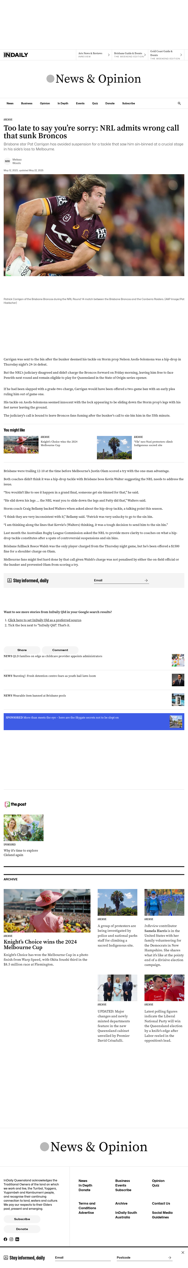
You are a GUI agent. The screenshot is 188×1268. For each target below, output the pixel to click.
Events (80, 103)
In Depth (63, 103)
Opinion (45, 103)
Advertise (86, 1213)
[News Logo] (93, 79)
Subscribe (128, 103)
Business (26, 103)
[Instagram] (11, 1239)
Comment (60, 650)
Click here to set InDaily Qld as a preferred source (44, 620)
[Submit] (145, 580)
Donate (110, 103)
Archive (121, 1203)
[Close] (183, 1252)
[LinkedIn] (17, 1239)
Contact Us (161, 1203)
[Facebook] (5, 1239)
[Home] (22, 55)
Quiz (95, 103)
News (10, 103)
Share (22, 650)
